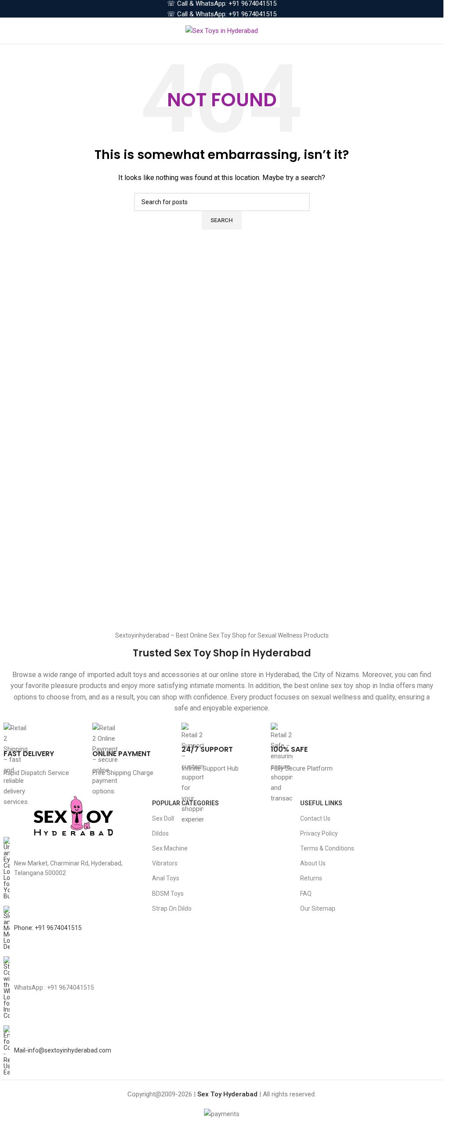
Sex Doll (163, 818)
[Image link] (73, 816)
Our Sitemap (317, 908)
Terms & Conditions (327, 848)
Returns (311, 878)
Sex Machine (170, 848)
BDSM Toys (168, 893)
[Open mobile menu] (10, 31)
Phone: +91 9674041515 (48, 927)
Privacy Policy (319, 833)
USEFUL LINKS (321, 803)
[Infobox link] (44, 750)
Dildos (160, 833)
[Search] (436, 31)
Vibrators (165, 863)
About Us (313, 863)
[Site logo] (221, 30)
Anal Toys (165, 878)
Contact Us (315, 818)
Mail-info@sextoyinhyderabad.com (62, 1050)
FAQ (306, 893)
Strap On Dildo (172, 908)
